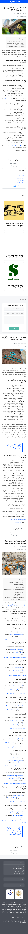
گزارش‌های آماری (9, 160)
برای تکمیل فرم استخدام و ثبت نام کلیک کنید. (14, 446)
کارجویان (21, 862)
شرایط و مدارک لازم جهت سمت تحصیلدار (15, 41)
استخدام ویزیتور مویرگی (17, 815)
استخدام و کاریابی (7, 98)
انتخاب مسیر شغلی (19, 185)
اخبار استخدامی (20, 178)
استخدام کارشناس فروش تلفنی (16, 721)
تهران (25, 605)
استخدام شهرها (20, 183)
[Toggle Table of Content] (22, 39)
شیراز (17, 605)
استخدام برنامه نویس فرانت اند (16, 634)
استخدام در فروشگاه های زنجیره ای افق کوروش (13, 589)
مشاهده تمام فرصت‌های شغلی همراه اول (17, 747)
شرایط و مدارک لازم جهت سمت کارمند (15, 43)
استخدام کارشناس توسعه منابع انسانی (14, 779)
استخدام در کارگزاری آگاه (18, 596)
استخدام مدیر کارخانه (18, 795)
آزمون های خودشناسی (19, 871)
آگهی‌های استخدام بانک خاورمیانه (16, 582)
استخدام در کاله (19, 587)
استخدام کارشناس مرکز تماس (16, 724)
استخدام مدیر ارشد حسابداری (16, 649)
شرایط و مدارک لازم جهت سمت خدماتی (15, 45)
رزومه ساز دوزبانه (20, 866)
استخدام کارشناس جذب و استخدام (15, 709)
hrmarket (21, 176)
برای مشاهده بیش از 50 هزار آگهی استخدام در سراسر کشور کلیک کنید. (14, 830)
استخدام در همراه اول (18, 592)
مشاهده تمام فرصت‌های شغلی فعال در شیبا (16, 802)
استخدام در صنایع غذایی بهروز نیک (16, 599)
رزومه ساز (23, 619)
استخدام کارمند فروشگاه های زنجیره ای (14, 706)
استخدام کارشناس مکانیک (17, 671)
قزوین (11, 605)
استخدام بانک (21, 180)
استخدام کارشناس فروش (17, 667)
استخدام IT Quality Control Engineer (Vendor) (14, 761)
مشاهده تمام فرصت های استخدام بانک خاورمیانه (15, 639)
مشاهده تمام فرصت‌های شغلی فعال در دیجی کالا (15, 657)
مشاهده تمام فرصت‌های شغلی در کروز (17, 675)
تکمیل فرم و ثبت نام (17, 145)
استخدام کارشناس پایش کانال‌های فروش (14, 742)
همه (23, 174)
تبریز (14, 605)
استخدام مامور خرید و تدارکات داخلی (15, 797)
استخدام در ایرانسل (19, 594)
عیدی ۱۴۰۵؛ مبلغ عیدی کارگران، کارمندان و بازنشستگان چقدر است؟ (14, 256)
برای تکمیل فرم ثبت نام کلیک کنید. (18, 519)
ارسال (14, 328)
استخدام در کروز (19, 586)
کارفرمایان (21, 879)
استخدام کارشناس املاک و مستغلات (15, 775)
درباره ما (21, 885)
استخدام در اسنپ (19, 591)
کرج (8, 605)
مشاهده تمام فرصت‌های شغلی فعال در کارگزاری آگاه (14, 783)
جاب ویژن (16, 13)
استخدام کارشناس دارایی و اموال (15, 739)
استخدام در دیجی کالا (18, 584)
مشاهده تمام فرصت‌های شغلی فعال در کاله (16, 694)
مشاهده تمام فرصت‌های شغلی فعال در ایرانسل (15, 765)
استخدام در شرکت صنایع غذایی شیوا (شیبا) (14, 597)
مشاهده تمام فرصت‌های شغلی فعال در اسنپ (16, 729)
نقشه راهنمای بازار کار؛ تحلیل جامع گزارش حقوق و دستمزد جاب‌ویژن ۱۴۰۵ (14, 225)
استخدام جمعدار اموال (18, 652)
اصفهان (21, 605)
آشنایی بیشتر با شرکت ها (19, 873)
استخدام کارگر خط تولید (17, 686)
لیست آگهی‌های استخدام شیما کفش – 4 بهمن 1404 (15, 286)
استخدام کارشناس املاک (17, 631)
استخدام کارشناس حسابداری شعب (15, 812)
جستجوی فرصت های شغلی (18, 868)
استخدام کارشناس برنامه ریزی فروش (15, 689)
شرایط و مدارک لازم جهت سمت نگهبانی (15, 46)
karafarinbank (18, 523)
